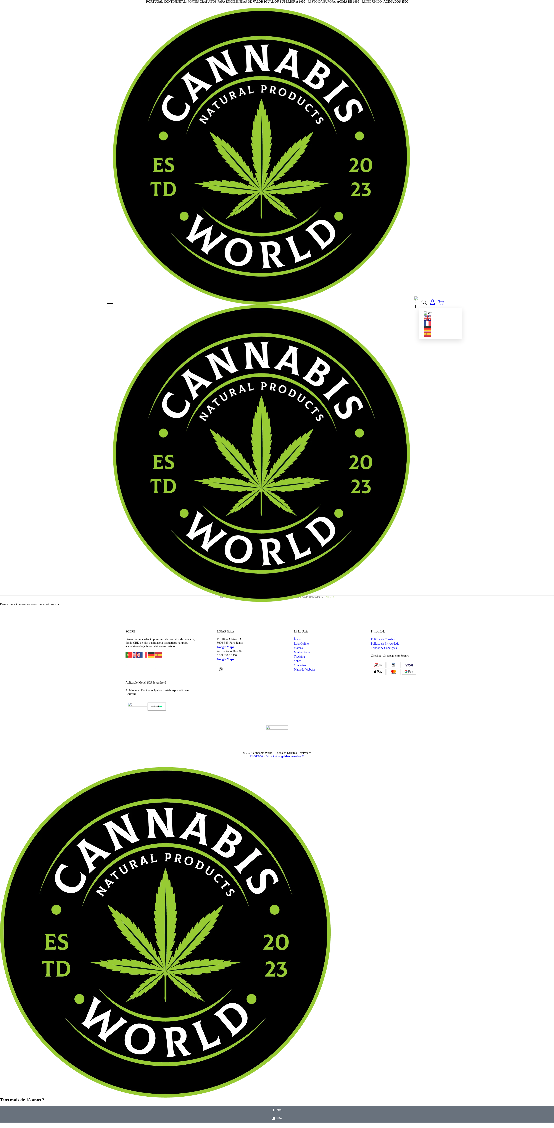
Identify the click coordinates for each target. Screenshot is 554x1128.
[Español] (427, 333)
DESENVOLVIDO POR (277, 756)
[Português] (416, 301)
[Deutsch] (427, 328)
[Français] (427, 322)
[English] (427, 317)
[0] (441, 302)
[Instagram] (221, 669)
